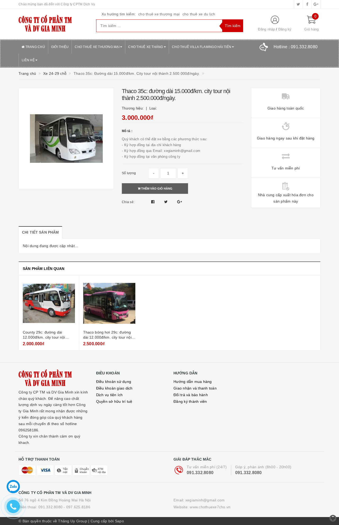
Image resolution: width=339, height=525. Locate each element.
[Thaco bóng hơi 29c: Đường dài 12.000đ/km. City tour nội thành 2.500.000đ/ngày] (109, 303)
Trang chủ (34, 47)
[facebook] (307, 4)
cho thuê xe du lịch (198, 14)
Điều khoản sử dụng (113, 381)
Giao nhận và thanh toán (195, 388)
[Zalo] (13, 486)
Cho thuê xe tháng (146, 47)
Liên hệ (28, 60)
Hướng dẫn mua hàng (192, 381)
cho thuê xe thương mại (159, 14)
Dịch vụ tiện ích (109, 395)
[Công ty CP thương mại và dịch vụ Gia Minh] (53, 24)
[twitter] (298, 4)
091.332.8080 (200, 472)
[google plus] (316, 4)
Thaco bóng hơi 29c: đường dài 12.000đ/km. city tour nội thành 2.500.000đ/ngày (107, 337)
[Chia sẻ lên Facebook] (153, 201)
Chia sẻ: (128, 202)
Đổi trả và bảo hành (190, 395)
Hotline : (296, 47)
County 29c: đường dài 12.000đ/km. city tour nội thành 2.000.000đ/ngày (44, 337)
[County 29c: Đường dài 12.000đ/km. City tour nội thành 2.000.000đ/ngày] (49, 303)
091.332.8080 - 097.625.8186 (64, 507)
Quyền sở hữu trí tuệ (114, 401)
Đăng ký (285, 29)
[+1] (179, 201)
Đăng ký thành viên (190, 401)
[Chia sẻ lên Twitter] (166, 201)
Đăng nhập (266, 29)
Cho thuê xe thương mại (97, 47)
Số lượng (129, 173)
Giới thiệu (60, 47)
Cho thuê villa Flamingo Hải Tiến (202, 47)
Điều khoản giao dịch (114, 388)
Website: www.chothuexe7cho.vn (201, 507)
